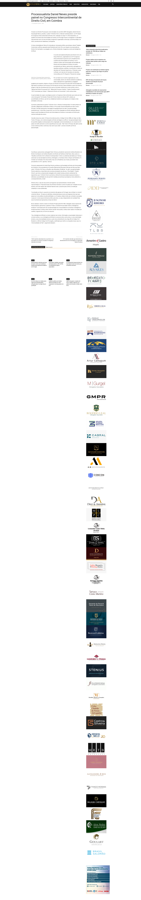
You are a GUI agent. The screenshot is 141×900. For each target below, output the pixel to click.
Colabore (56, 1)
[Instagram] (111, 1)
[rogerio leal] (96, 416)
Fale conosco (61, 1)
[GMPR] (96, 403)
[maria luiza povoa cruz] (96, 521)
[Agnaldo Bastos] (96, 455)
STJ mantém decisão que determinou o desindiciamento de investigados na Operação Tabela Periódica (71, 240)
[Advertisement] (56, 141)
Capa (41, 1)
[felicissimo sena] (96, 690)
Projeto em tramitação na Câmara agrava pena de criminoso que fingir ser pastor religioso (97, 71)
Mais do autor (49, 247)
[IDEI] (97, 195)
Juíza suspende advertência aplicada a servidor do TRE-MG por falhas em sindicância (97, 51)
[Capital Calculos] (96, 154)
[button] (113, 4)
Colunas (45, 4)
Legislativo (85, 4)
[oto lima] (96, 167)
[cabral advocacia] (96, 442)
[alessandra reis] (96, 781)
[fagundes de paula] (96, 625)
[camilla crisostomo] (96, 768)
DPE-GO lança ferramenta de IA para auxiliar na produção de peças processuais (96, 81)
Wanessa (88, 54)
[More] (56, 26)
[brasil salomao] (96, 859)
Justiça (52, 4)
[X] (113, 1)
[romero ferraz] (96, 260)
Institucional (45, 1)
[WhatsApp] (42, 26)
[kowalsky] (96, 221)
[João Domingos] (96, 560)
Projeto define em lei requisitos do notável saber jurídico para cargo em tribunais (96, 61)
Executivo (76, 4)
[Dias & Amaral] (96, 508)
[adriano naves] (96, 180)
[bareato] (96, 377)
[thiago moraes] (96, 794)
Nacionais (93, 4)
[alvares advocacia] (96, 729)
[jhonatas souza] (96, 651)
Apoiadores (51, 1)
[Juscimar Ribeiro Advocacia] (96, 208)
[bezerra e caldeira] (96, 638)
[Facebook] (109, 1)
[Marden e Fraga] (96, 664)
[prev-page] (32, 288)
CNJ (99, 4)
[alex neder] (96, 833)
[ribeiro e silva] (96, 312)
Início (32, 11)
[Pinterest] (39, 26)
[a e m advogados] (96, 468)
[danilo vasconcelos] (96, 325)
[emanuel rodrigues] (96, 338)
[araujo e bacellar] (96, 141)
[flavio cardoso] (96, 820)
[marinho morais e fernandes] (96, 703)
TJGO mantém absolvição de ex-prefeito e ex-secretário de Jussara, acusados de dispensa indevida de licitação (42, 240)
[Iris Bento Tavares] (96, 299)
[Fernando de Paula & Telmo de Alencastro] (96, 612)
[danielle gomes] (96, 547)
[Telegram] (53, 26)
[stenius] (96, 677)
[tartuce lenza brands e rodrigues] (96, 234)
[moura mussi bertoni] (96, 429)
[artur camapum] (96, 364)
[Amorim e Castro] (96, 247)
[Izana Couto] (96, 586)
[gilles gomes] (96, 115)
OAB (70, 4)
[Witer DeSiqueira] (96, 351)
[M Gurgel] (96, 390)
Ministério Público (61, 4)
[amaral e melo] (96, 742)
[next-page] (34, 288)
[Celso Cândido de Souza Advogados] (96, 716)
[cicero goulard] (96, 846)
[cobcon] (96, 481)
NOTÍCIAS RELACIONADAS (38, 247)
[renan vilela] (96, 494)
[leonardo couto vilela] (96, 534)
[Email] (46, 26)
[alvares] (96, 273)
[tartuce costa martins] (96, 599)
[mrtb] (96, 755)
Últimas (66, 1)
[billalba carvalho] (96, 807)
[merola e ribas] (96, 128)
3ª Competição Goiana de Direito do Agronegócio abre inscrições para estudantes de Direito (74, 264)
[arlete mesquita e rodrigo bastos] (96, 573)
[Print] (49, 26)
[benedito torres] (96, 286)
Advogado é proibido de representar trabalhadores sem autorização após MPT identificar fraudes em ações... (98, 91)
